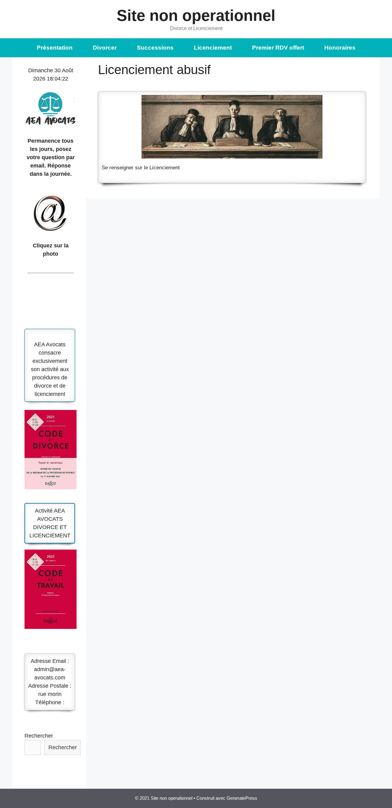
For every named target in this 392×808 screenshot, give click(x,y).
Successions (155, 47)
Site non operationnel (196, 15)
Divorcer (105, 47)
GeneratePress (242, 798)
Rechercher (38, 736)
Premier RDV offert (278, 47)
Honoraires (340, 47)
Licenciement (213, 47)
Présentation (55, 47)
